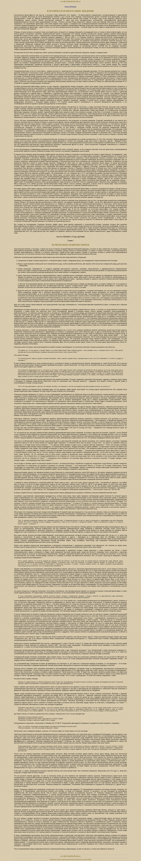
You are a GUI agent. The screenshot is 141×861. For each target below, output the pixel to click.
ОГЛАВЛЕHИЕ (70, 1)
